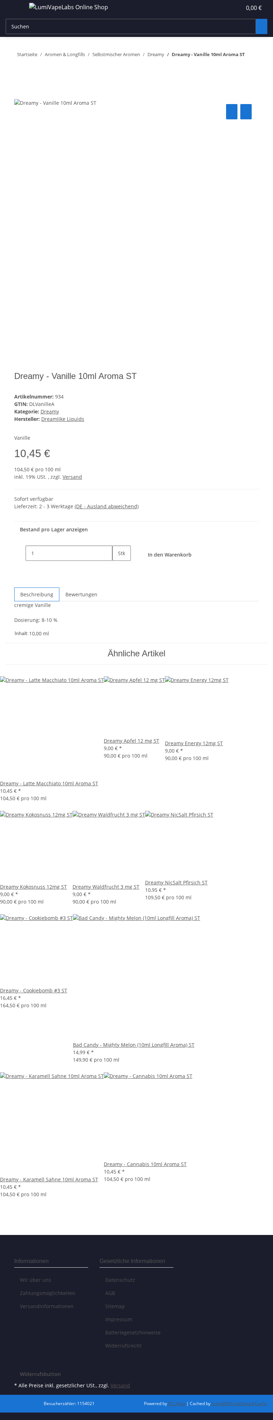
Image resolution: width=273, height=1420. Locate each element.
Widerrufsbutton (40, 1374)
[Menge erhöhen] (118, 568)
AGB (110, 1293)
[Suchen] (261, 26)
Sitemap (115, 1306)
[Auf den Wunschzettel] (246, 111)
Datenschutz (120, 1280)
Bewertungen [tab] (81, 594)
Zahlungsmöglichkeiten (47, 1293)
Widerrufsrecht (123, 1345)
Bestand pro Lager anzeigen (54, 529)
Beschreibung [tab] (36, 594)
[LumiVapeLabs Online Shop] (68, 7)
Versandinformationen (47, 1306)
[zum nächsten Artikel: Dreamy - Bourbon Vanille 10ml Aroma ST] (250, 56)
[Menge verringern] (20, 553)
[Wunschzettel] (233, 8)
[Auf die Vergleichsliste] (231, 111)
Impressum (118, 1319)
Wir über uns (35, 1280)
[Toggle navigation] (14, 8)
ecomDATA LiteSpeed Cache (239, 1403)
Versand (72, 476)
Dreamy (50, 411)
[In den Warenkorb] (20, 94)
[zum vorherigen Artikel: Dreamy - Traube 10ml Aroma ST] (250, 71)
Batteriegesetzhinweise (133, 1332)
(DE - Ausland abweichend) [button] (107, 506)
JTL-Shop (177, 1403)
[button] (222, 8)
